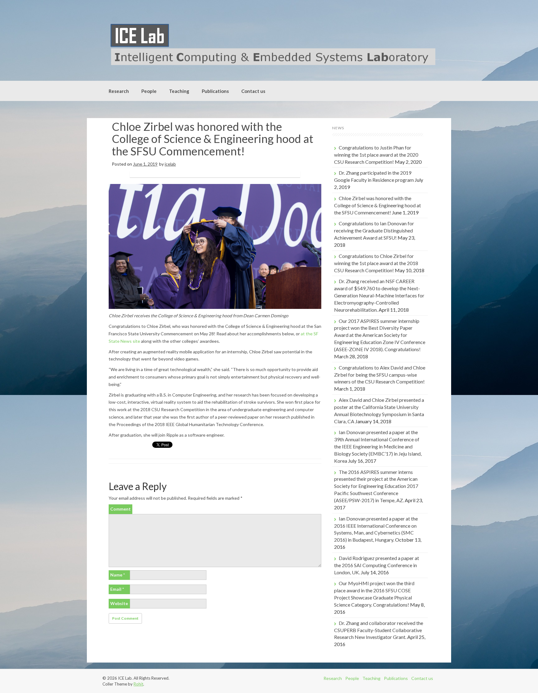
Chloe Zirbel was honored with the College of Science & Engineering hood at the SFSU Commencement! (377, 205)
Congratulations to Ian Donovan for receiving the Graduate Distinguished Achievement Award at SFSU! (374, 230)
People (149, 91)
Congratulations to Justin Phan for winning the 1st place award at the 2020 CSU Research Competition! (376, 155)
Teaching (179, 91)
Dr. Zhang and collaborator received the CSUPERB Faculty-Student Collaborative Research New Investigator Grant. (378, 630)
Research (119, 91)
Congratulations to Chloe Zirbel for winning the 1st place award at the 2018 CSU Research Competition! (376, 263)
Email (117, 589)
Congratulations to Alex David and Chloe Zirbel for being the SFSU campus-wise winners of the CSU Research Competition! (379, 375)
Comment (120, 509)
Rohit (138, 684)
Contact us (253, 91)
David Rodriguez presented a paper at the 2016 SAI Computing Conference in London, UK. (376, 565)
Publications (215, 91)
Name (117, 574)
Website (119, 603)
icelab (170, 164)
